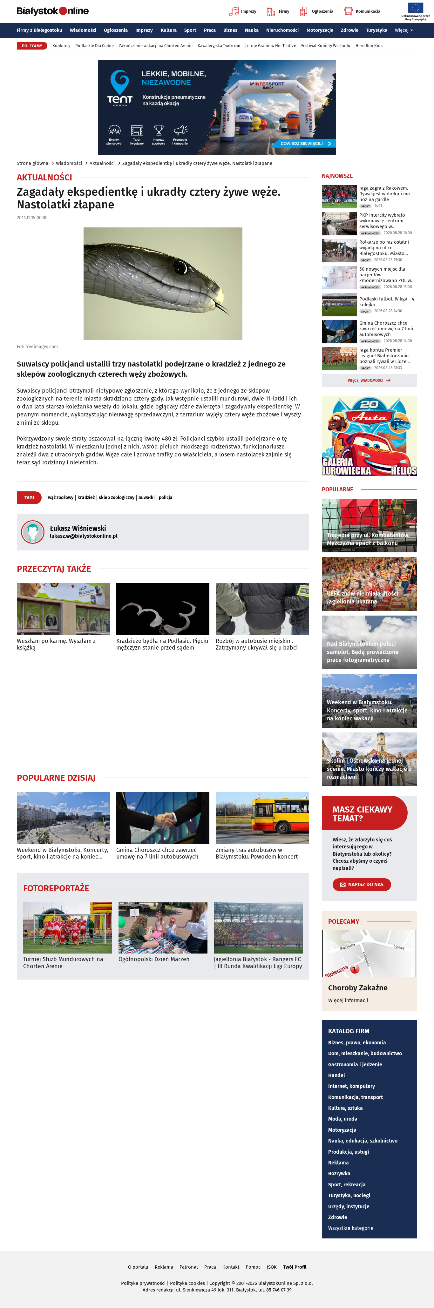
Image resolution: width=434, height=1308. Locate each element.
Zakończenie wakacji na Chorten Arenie (156, 46)
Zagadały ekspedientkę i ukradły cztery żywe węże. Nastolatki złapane (197, 163)
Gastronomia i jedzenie (355, 1065)
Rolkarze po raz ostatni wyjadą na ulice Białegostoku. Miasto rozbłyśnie (384, 247)
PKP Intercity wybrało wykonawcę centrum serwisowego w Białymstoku (382, 220)
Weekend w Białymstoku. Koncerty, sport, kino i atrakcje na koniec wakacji (62, 853)
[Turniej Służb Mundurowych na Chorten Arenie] (67, 928)
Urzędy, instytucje (349, 1206)
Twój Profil (294, 1267)
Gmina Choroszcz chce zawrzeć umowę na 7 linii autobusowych (157, 853)
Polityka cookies (187, 1283)
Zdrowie (349, 30)
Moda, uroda (342, 1119)
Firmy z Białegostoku (39, 30)
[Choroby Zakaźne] (369, 953)
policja (166, 498)
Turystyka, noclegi (349, 1195)
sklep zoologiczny (116, 498)
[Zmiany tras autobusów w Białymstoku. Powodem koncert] (262, 818)
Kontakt (230, 1267)
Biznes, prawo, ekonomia (357, 1043)
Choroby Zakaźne (358, 988)
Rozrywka (339, 1173)
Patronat (189, 1267)
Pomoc (253, 1267)
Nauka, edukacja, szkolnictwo (362, 1141)
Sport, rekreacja (347, 1185)
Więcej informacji (348, 1000)
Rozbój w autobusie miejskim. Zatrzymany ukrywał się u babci (257, 644)
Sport (190, 30)
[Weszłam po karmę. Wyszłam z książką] (63, 609)
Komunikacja (368, 11)
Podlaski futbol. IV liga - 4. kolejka (387, 301)
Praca (210, 30)
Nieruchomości (282, 30)
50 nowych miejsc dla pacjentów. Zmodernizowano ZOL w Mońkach (385, 274)
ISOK (272, 1267)
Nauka (252, 30)
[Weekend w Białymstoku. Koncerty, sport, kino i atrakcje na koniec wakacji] (63, 818)
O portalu (138, 1267)
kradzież (86, 498)
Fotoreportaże (56, 888)
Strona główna (32, 163)
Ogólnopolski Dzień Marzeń (154, 959)
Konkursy (61, 46)
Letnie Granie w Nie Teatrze (270, 46)
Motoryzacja (320, 30)
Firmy (284, 11)
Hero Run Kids (369, 46)
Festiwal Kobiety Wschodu (325, 46)
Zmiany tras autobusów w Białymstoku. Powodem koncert (257, 853)
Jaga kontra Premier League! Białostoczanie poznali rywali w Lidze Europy (384, 355)
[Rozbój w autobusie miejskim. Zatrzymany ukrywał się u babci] (262, 609)
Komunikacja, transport (355, 1097)
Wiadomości (83, 30)
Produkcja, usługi (348, 1152)
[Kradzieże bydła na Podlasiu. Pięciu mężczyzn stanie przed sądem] (162, 609)
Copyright (219, 1283)
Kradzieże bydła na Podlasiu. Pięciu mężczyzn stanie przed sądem (162, 644)
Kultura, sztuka (345, 1108)
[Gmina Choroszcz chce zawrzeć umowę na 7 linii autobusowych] (162, 818)
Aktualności (102, 163)
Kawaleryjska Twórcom (219, 46)
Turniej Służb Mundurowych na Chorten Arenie (63, 963)
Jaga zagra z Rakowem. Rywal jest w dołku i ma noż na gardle (384, 193)
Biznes (230, 30)
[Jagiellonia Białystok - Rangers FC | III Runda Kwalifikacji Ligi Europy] (258, 928)
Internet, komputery (351, 1086)
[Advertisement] (163, 711)
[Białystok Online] (53, 11)
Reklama (338, 1163)
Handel (336, 1075)
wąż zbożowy (60, 498)
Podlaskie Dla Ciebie (94, 46)
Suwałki (147, 498)
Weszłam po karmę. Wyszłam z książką (56, 644)
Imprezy (248, 11)
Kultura (169, 30)
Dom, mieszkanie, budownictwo (365, 1053)
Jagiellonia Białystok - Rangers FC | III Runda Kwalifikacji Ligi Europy (258, 963)
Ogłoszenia (322, 11)
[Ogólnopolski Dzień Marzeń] (163, 928)
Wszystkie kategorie (351, 1228)
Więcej (402, 30)
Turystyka (376, 30)
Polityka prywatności (143, 1283)
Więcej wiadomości (365, 380)
